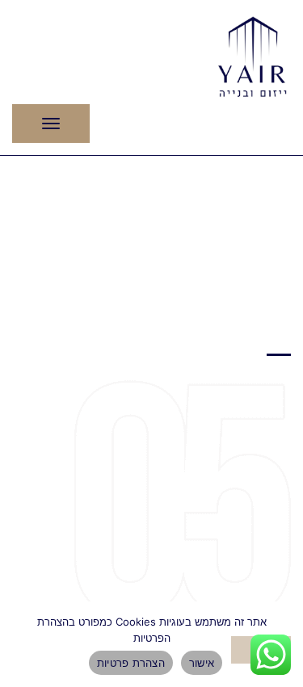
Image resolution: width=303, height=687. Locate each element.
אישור (201, 662)
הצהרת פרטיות (131, 662)
